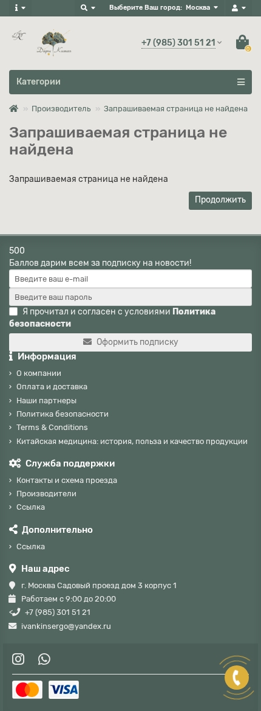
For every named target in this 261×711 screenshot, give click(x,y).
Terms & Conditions (52, 427)
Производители (46, 493)
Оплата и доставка (51, 386)
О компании (38, 373)
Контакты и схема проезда (66, 480)
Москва (198, 8)
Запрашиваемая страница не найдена (176, 108)
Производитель (61, 108)
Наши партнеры (46, 400)
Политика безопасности (62, 413)
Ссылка (30, 507)
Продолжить (220, 200)
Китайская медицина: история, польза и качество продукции (132, 441)
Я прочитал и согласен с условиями (112, 318)
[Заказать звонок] (237, 677)
